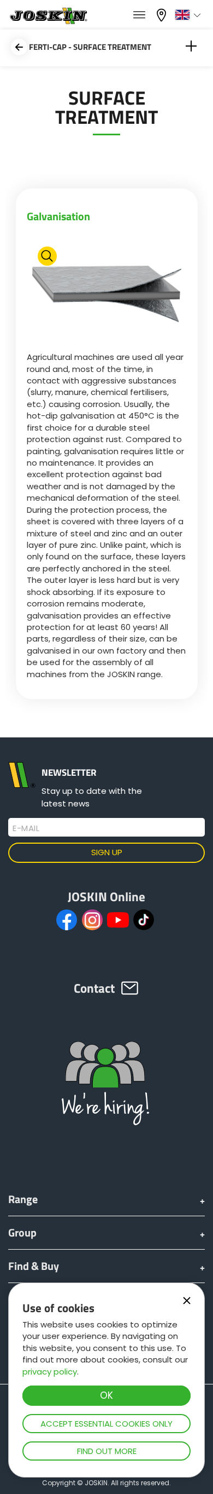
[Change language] (189, 15)
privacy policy (49, 1371)
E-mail (26, 828)
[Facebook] (67, 920)
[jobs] (139, 15)
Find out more (107, 1451)
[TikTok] (144, 920)
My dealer (163, 13)
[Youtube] (118, 920)
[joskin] (47, 21)
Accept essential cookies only (106, 1423)
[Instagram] (92, 920)
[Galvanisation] (107, 291)
